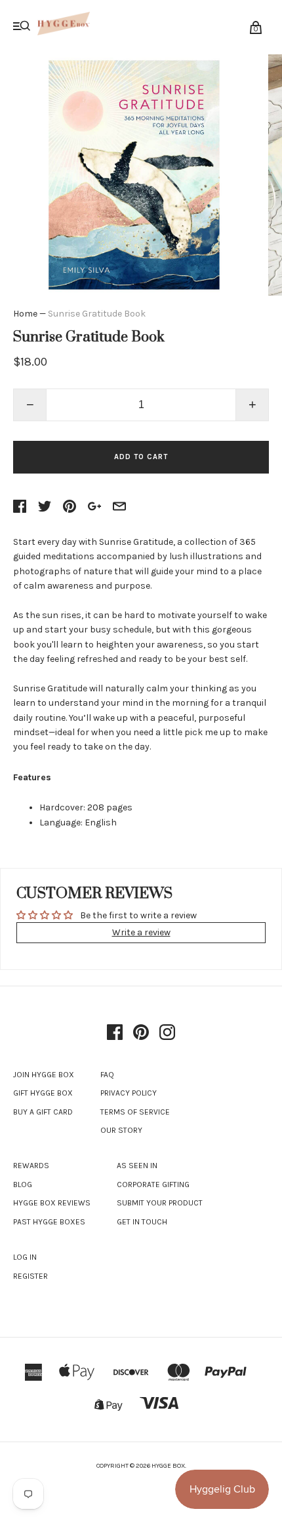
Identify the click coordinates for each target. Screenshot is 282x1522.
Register (30, 1276)
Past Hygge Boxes (49, 1221)
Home (25, 313)
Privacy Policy (128, 1093)
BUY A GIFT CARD (43, 1111)
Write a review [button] (141, 932)
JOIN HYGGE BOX (43, 1074)
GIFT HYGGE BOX (43, 1093)
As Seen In (137, 1165)
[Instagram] (167, 1033)
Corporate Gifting (153, 1184)
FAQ (107, 1074)
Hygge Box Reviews (52, 1202)
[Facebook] (115, 1033)
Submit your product (160, 1202)
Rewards (31, 1165)
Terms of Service (135, 1111)
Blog (22, 1184)
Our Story (121, 1130)
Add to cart (141, 457)
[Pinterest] (141, 1033)
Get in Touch (142, 1221)
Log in (25, 1257)
